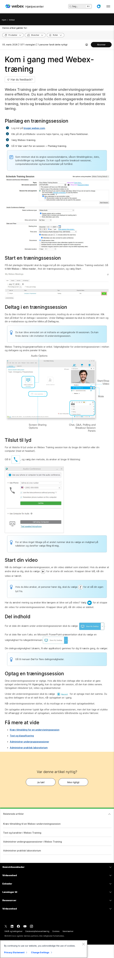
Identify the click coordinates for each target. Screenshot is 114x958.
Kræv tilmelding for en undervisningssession (34, 729)
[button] (99, 6)
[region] (43, 949)
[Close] (83, 944)
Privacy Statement (14, 952)
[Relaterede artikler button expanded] (109, 814)
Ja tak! (41, 782)
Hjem (4, 20)
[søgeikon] (70, 7)
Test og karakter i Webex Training (22, 832)
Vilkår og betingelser (13, 931)
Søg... (75, 6)
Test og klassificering (22, 735)
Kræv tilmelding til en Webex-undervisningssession (32, 823)
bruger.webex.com (34, 128)
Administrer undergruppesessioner (29, 741)
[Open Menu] (108, 6)
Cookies (56, 931)
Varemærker (67, 931)
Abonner (101, 44)
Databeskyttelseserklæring (37, 931)
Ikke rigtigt (73, 782)
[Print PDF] (87, 44)
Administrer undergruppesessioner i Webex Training (32, 841)
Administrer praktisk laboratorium (29, 747)
